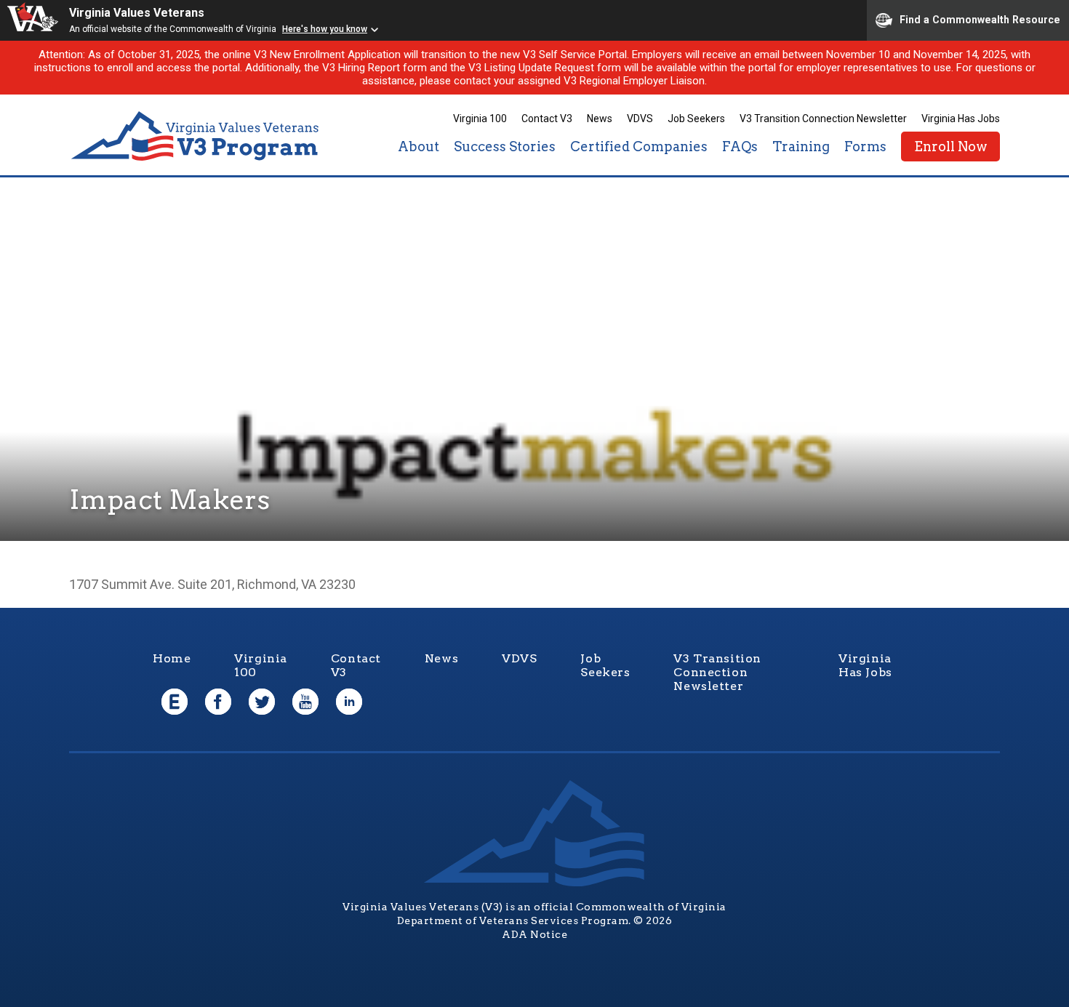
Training (801, 146)
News (599, 118)
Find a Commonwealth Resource (980, 19)
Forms (865, 146)
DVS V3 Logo (196, 136)
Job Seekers (696, 118)
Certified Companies (639, 146)
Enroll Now (950, 146)
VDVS (640, 118)
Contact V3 (546, 118)
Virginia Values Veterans (136, 13)
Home (172, 658)
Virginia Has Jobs (960, 118)
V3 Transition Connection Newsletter (823, 118)
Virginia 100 (480, 118)
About (418, 146)
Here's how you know (324, 29)
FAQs (740, 146)
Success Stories (505, 146)
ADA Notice (534, 934)
